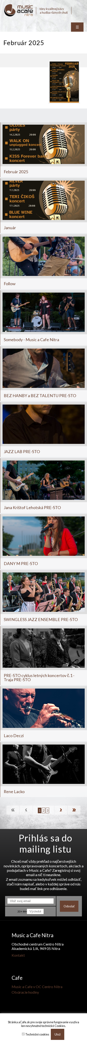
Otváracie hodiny (25, 992)
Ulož (58, 1034)
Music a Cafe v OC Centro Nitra (37, 986)
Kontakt (18, 955)
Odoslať (69, 906)
